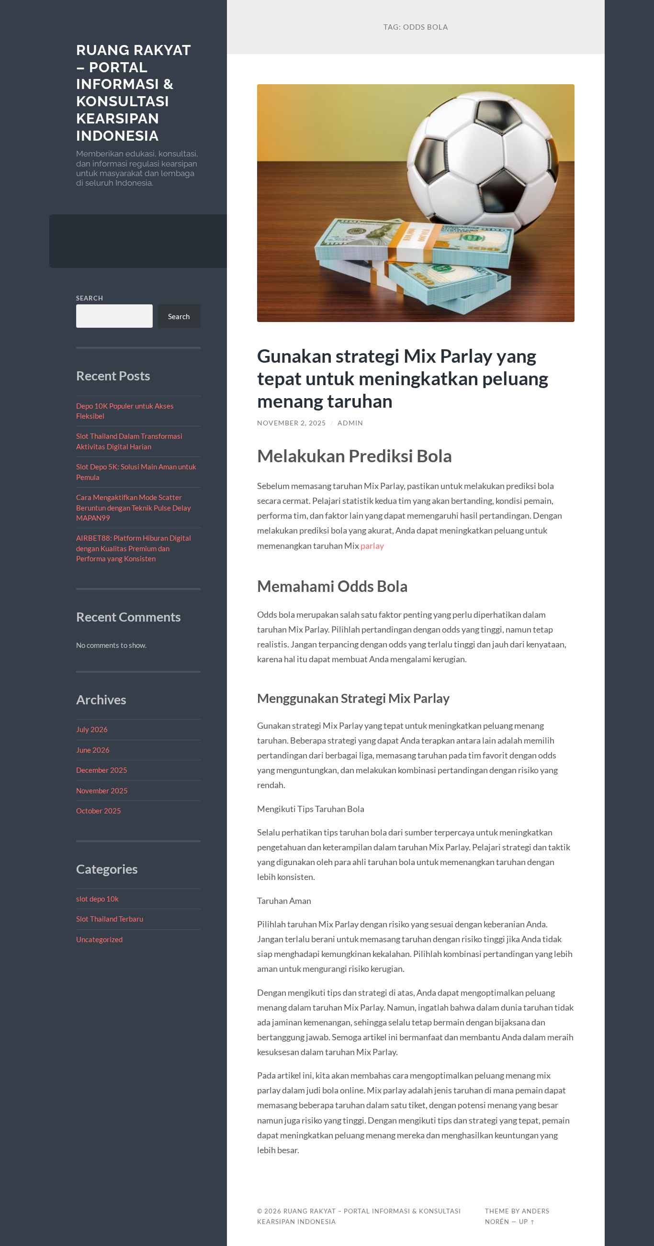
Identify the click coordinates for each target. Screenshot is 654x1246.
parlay (372, 545)
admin (350, 423)
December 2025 (101, 770)
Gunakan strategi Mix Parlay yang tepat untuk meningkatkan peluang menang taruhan (402, 378)
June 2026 (93, 749)
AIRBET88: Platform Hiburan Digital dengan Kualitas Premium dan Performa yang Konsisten (133, 548)
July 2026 (92, 729)
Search (89, 298)
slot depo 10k (97, 898)
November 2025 (102, 790)
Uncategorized (99, 939)
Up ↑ (527, 1221)
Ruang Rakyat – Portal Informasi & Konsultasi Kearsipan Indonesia (133, 93)
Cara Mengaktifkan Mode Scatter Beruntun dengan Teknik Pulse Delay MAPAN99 (133, 507)
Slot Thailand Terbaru (109, 918)
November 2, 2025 (291, 423)
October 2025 (98, 810)
